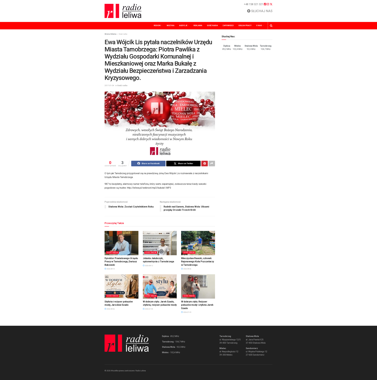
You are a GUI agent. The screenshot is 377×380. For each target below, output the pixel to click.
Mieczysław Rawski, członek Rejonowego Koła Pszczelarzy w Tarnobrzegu (197, 261)
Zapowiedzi (228, 25)
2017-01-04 (109, 85)
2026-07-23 (187, 312)
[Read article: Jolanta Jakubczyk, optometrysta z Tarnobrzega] (160, 243)
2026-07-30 (148, 309)
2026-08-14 (110, 269)
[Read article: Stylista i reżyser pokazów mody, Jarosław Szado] (121, 286)
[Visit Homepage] (123, 11)
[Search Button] (271, 25)
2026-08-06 (187, 269)
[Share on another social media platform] (212, 163)
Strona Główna (110, 34)
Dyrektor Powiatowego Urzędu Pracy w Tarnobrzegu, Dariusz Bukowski (121, 261)
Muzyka (170, 25)
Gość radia (212, 25)
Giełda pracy (245, 25)
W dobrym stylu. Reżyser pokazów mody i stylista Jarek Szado (197, 305)
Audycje (183, 25)
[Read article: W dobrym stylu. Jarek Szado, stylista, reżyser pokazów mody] (160, 286)
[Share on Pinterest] (204, 163)
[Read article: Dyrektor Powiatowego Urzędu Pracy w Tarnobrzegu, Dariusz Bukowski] (121, 243)
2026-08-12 (148, 266)
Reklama (198, 25)
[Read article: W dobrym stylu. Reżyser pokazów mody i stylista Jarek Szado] (198, 286)
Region (157, 25)
